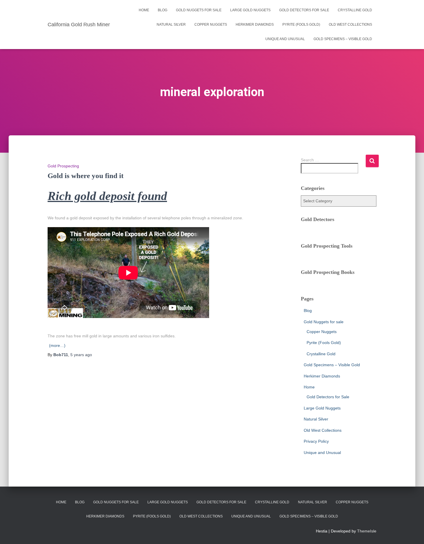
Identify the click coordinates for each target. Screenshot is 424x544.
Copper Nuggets (210, 25)
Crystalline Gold (355, 10)
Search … (310, 160)
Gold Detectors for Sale (304, 10)
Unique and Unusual (285, 39)
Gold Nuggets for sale (199, 10)
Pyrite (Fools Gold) (301, 25)
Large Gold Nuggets (250, 10)
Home (144, 10)
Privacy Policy (316, 441)
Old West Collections (350, 25)
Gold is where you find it (85, 176)
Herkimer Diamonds (255, 25)
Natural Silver (171, 25)
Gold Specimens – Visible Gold (343, 39)
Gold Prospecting (63, 166)
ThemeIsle (366, 531)
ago (81, 354)
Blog (162, 10)
